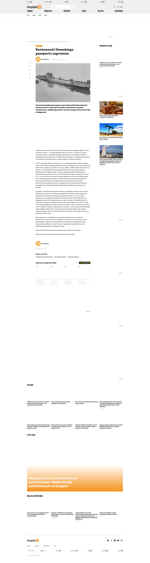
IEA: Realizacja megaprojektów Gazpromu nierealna (59, 234)
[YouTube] (118, 540)
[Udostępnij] (30, 78)
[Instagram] (121, 540)
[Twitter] (111, 540)
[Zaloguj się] (114, 7)
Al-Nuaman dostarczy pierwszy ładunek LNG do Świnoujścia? (62, 230)
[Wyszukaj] (71, 7)
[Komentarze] (30, 66)
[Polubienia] (30, 62)
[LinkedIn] (114, 540)
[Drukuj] (30, 70)
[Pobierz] (30, 74)
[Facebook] (108, 540)
